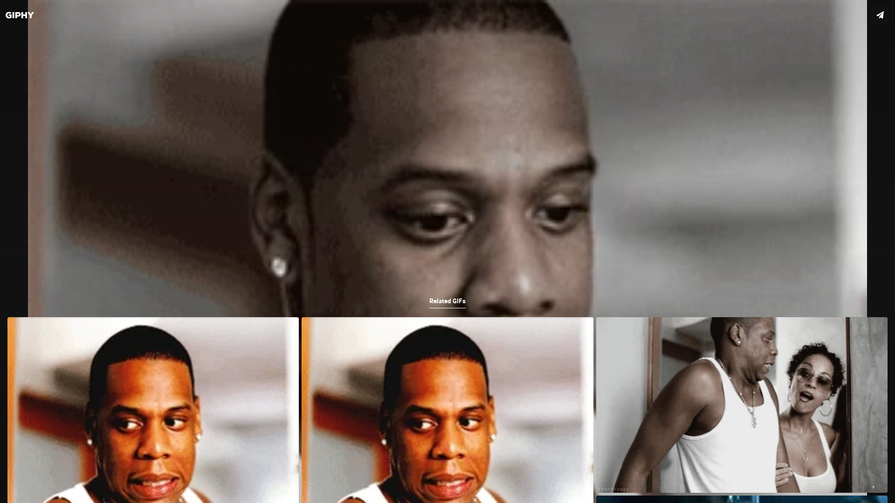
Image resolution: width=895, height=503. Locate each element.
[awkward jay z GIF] (447, 251)
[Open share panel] (880, 15)
